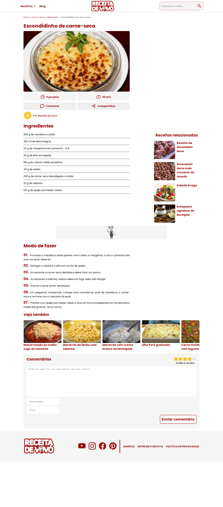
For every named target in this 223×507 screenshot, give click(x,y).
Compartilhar (106, 106)
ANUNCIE (129, 446)
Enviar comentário (178, 419)
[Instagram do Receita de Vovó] (92, 448)
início (26, 17)
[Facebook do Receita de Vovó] (102, 448)
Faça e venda (38, 17)
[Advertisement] (111, 232)
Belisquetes (53, 17)
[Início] (102, 6)
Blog (42, 6)
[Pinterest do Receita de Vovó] (113, 448)
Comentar (52, 106)
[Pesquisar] (199, 6)
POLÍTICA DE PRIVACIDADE (182, 446)
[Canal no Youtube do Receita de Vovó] (82, 448)
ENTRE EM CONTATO (150, 446)
